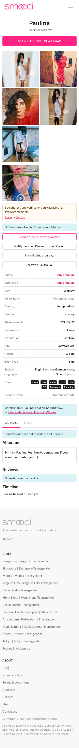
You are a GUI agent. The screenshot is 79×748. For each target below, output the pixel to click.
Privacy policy (12, 675)
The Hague (46, 619)
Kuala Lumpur (11, 626)
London (7, 612)
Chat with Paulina (38, 264)
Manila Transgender (28, 575)
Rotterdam (28, 619)
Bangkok (8, 561)
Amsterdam (10, 619)
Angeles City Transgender (40, 583)
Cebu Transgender (25, 590)
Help (5, 704)
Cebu (6, 590)
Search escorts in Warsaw (39, 41)
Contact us (9, 711)
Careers (7, 697)
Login (8, 217)
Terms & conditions (15, 682)
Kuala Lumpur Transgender (42, 626)
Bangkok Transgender (32, 561)
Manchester (49, 612)
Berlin (6, 605)
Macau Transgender (28, 634)
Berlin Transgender (26, 605)
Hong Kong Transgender (38, 597)
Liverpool (31, 612)
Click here (8, 729)
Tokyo (6, 641)
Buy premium (66, 274)
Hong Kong (10, 597)
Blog (5, 668)
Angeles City (11, 583)
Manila (7, 575)
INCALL (28, 422)
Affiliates (8, 689)
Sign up (20, 217)
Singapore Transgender (35, 568)
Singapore (9, 568)
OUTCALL (11, 422)
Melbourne (22, 648)
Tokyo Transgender (27, 641)
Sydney (7, 648)
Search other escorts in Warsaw (39, 236)
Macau (7, 634)
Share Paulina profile (37, 255)
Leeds (19, 612)
